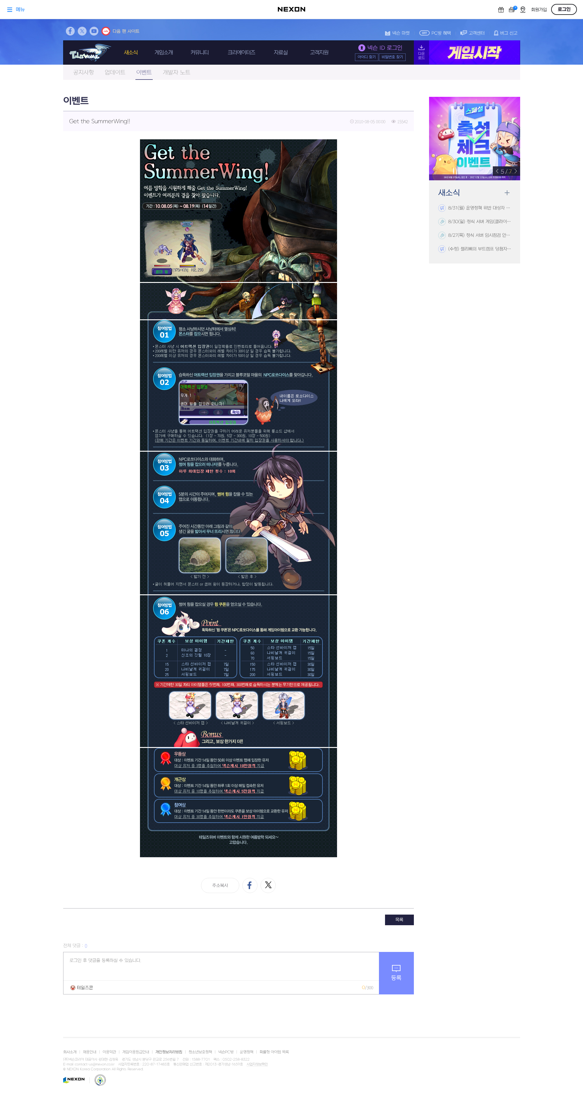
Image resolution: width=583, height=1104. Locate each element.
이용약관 (109, 1052)
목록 (399, 919)
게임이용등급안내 (135, 1052)
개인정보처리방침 (168, 1052)
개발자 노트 (176, 73)
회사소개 (70, 1052)
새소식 (131, 53)
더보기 (507, 193)
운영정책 (246, 1052)
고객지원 (319, 53)
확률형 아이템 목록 (274, 1052)
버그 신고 (508, 33)
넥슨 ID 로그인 (384, 48)
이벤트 (144, 73)
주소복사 (220, 885)
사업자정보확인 (257, 1064)
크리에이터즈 (241, 53)
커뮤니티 (199, 53)
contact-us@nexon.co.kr (94, 1064)
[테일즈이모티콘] (81, 987)
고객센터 (477, 33)
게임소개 (164, 53)
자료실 (281, 53)
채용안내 (89, 1052)
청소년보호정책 (200, 1052)
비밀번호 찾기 (392, 57)
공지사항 (83, 73)
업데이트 (115, 73)
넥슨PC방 (226, 1052)
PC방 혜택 (441, 33)
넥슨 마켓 (401, 33)
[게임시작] (467, 52)
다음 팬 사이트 (126, 31)
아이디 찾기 (367, 57)
